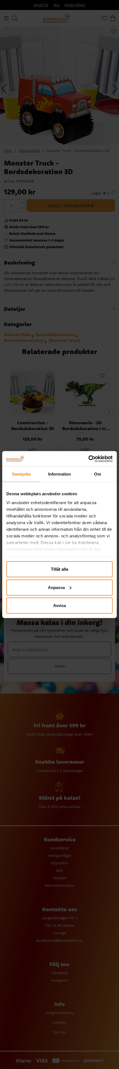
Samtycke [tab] (21, 474)
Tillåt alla (59, 569)
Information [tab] (59, 474)
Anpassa (56, 587)
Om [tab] (97, 474)
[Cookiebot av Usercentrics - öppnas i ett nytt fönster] (88, 458)
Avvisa (59, 605)
